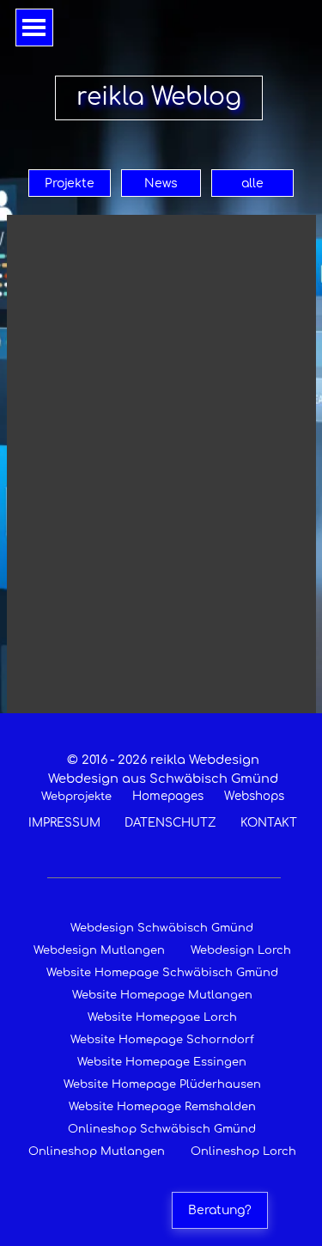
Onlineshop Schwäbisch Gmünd (162, 1129)
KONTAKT (268, 822)
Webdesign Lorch (241, 950)
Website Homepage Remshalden (162, 1107)
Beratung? (220, 1210)
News (161, 183)
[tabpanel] (163, 790)
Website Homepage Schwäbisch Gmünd (162, 973)
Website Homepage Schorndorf (162, 1040)
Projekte (69, 183)
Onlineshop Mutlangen (96, 1151)
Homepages (168, 796)
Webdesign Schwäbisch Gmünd (161, 928)
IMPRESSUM (64, 822)
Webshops (254, 796)
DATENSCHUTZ (170, 822)
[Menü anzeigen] (34, 27)
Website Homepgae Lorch (162, 1017)
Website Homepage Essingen (161, 1062)
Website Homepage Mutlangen (162, 995)
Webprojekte (76, 797)
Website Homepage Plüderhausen (162, 1084)
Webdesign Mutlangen (99, 950)
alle (252, 183)
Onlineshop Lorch (243, 1151)
